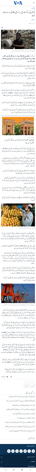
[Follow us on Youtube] (25, 451)
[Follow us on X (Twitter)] (29, 451)
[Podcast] (13, 451)
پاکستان (33, 8)
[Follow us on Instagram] (21, 451)
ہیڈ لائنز (5, 469)
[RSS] (17, 451)
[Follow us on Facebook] (33, 451)
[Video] (13, 470)
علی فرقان (33, 19)
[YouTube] (22, 470)
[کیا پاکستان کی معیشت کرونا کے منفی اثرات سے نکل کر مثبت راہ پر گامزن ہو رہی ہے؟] (18, 126)
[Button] (2, 27)
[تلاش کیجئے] (30, 470)
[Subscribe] (8, 451)
